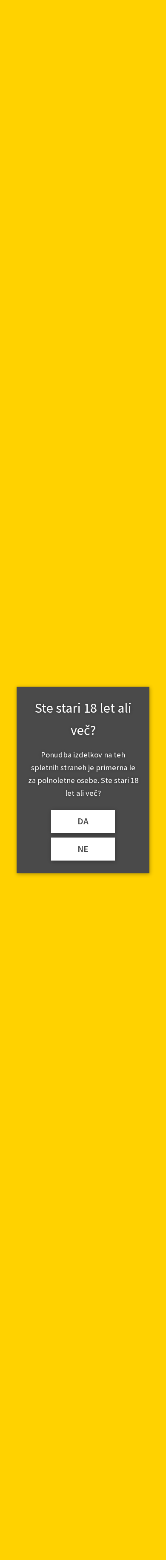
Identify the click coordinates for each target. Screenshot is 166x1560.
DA (83, 821)
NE (83, 849)
